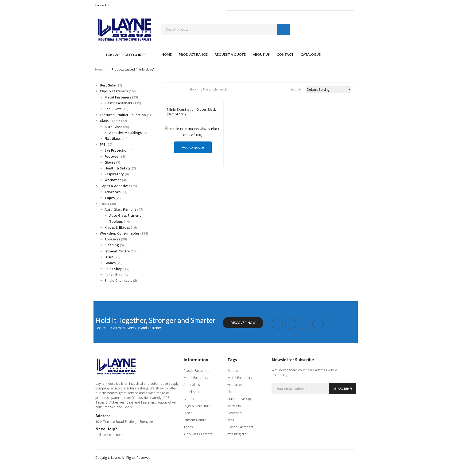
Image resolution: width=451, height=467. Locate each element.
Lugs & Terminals (196, 406)
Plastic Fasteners (196, 370)
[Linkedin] (136, 5)
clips (230, 420)
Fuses (187, 413)
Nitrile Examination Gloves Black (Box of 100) (191, 111)
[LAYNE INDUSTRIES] (124, 29)
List (178, 89)
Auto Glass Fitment (198, 434)
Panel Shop (192, 391)
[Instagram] (122, 5)
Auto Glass (175, 121)
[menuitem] (166, 54)
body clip (234, 406)
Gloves (191, 121)
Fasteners (234, 413)
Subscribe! (342, 388)
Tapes (188, 427)
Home (99, 69)
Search (283, 29)
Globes (188, 398)
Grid (170, 89)
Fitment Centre (194, 420)
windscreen (236, 384)
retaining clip (236, 434)
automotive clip (239, 398)
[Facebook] (115, 5)
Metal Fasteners (195, 377)
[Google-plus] (129, 5)
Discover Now (243, 322)
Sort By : (296, 89)
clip (229, 391)
